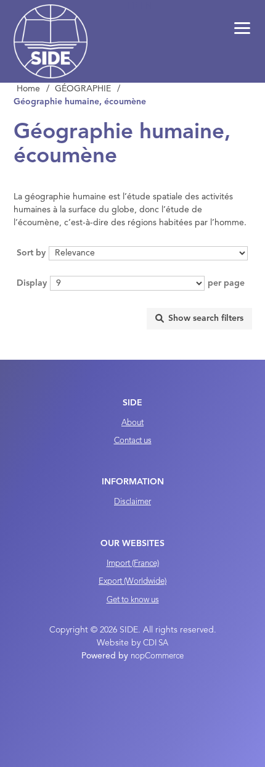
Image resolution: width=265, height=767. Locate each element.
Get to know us (133, 600)
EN (146, 6)
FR (134, 6)
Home (28, 89)
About (132, 423)
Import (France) (133, 564)
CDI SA (155, 643)
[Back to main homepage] (51, 41)
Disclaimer (132, 502)
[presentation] (199, 319)
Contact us (133, 441)
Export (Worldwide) (132, 582)
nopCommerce (157, 656)
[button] (242, 28)
